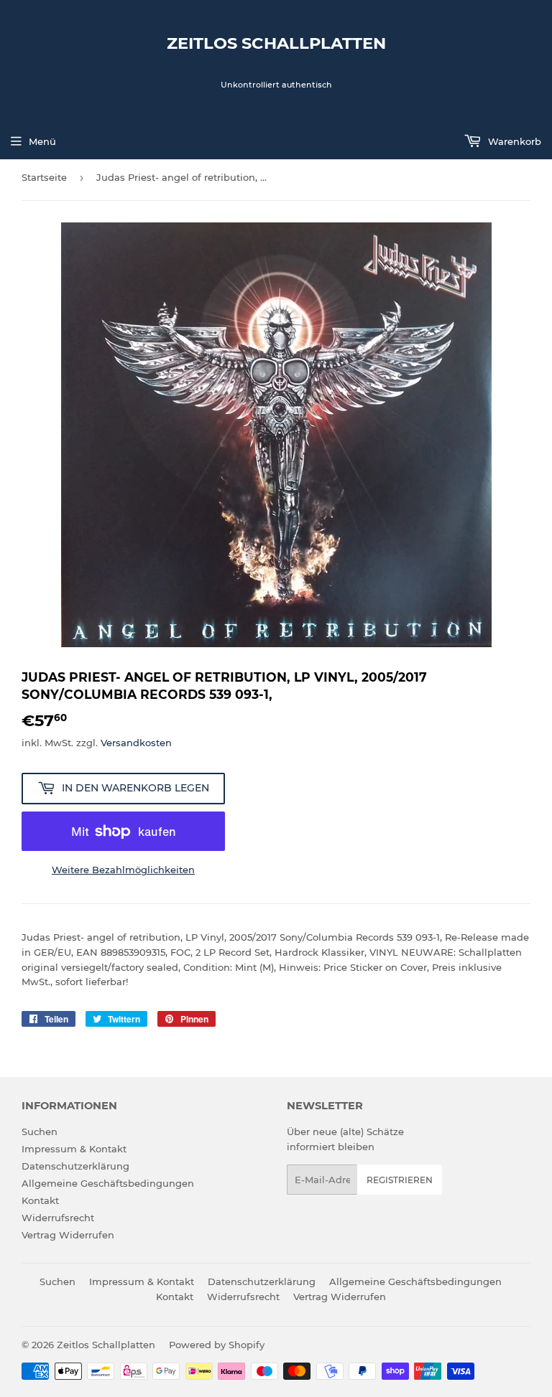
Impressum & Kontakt (74, 1148)
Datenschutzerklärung (75, 1166)
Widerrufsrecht (58, 1217)
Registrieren (400, 1180)
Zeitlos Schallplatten (276, 43)
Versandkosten (136, 742)
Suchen (40, 1131)
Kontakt (40, 1200)
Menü (42, 141)
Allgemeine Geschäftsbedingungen (108, 1183)
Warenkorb (513, 141)
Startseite (44, 177)
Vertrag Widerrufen (68, 1235)
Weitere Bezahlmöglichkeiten (123, 869)
